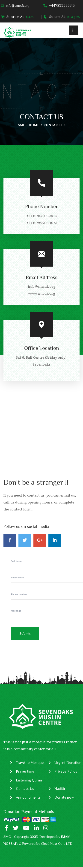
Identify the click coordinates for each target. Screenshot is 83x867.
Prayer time (25, 771)
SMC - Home (28, 125)
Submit (24, 633)
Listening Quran (29, 780)
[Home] (17, 32)
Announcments (28, 797)
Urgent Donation (67, 763)
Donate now (64, 797)
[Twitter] (24, 540)
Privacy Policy (65, 771)
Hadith (59, 789)
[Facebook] (9, 540)
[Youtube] (26, 828)
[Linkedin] (54, 540)
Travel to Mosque (30, 763)
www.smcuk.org (41, 293)
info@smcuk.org (18, 5)
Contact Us (25, 789)
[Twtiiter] (15, 828)
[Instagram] (45, 828)
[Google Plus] (39, 540)
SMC (7, 836)
